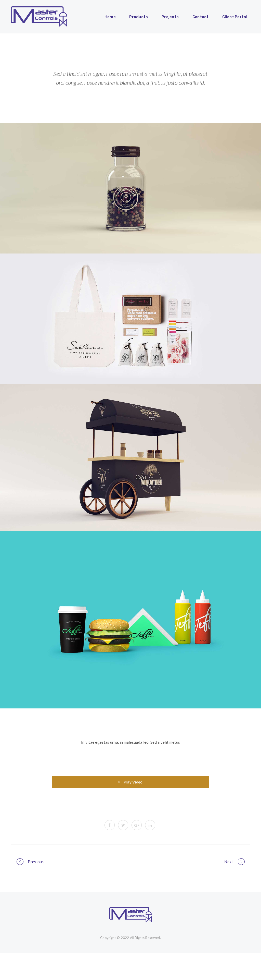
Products (138, 17)
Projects (170, 17)
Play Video (133, 782)
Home (110, 17)
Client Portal (234, 17)
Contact (200, 17)
